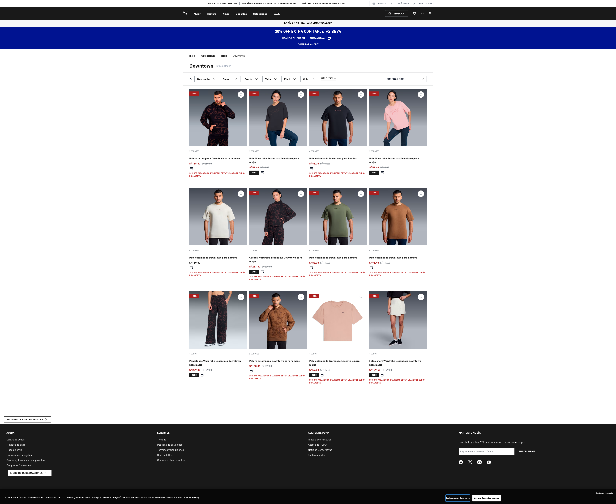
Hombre (211, 13)
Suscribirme (527, 451)
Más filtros (327, 78)
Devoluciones (425, 3)
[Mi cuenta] (430, 13)
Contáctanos (402, 3)
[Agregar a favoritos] (241, 94)
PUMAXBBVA (317, 38)
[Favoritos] (414, 13)
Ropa (224, 55)
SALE (277, 13)
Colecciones (260, 13)
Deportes (241, 13)
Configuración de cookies (458, 498)
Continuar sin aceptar (605, 493)
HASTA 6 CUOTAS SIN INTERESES (222, 3)
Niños (226, 13)
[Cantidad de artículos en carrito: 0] (422, 13)
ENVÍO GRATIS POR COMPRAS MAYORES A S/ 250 (323, 3)
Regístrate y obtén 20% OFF (25, 419)
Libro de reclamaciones (26, 472)
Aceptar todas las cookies (486, 498)
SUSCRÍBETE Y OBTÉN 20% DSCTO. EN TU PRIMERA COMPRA (269, 3)
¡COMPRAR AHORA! (308, 44)
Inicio (192, 55)
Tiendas (382, 3)
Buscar (399, 13)
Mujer (197, 13)
